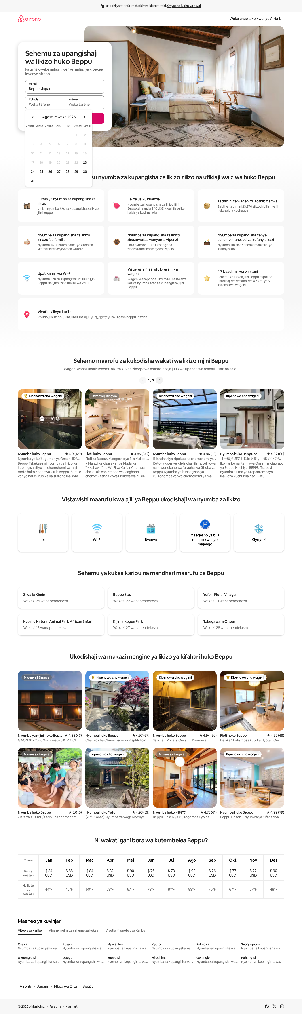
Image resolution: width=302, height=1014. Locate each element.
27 (59, 172)
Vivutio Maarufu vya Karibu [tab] (125, 930)
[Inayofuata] (159, 380)
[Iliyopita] (142, 380)
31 (32, 181)
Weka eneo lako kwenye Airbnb (255, 18)
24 (32, 172)
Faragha (55, 1006)
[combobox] (65, 88)
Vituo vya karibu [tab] (30, 930)
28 (67, 172)
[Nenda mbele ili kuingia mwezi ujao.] (84, 117)
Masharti (71, 1006)
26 (50, 172)
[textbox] (45, 104)
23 (85, 162)
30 (85, 172)
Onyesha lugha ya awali (184, 6)
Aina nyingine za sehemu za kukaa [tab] (73, 930)
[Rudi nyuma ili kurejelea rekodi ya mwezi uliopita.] (33, 117)
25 (41, 172)
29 (76, 172)
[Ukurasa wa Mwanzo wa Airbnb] (29, 19)
